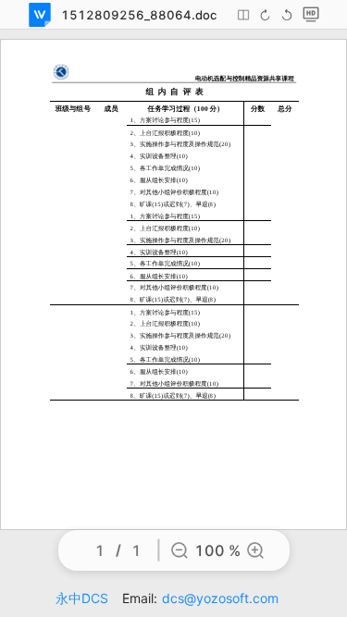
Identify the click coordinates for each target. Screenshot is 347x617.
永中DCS (82, 598)
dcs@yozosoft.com (220, 598)
